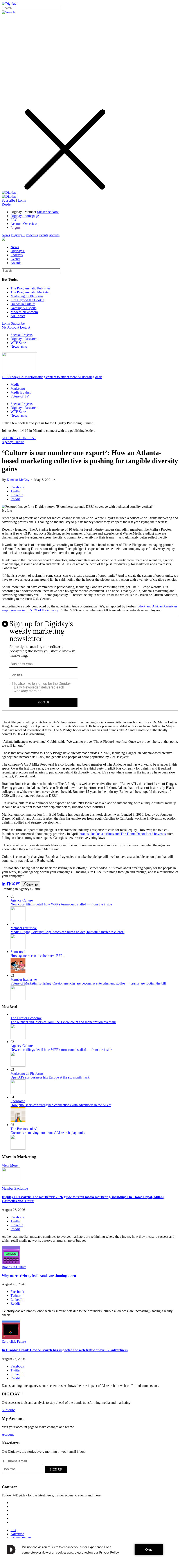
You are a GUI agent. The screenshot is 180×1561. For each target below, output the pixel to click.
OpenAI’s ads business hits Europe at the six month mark (50, 1077)
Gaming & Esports (23, 308)
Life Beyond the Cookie (27, 300)
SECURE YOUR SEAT (19, 438)
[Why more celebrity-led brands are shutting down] (11, 1263)
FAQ (14, 220)
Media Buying (21, 392)
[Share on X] (13, 884)
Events (43, 235)
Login (22, 200)
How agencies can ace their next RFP (37, 956)
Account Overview (24, 224)
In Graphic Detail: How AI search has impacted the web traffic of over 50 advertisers (65, 1350)
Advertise (17, 1534)
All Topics (18, 316)
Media (15, 384)
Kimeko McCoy (18, 480)
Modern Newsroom (24, 312)
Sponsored (18, 952)
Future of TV (20, 396)
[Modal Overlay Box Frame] (90, 666)
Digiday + (18, 235)
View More (10, 1165)
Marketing (18, 388)
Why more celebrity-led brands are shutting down (39, 1275)
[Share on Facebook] (9, 884)
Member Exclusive (24, 928)
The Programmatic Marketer (30, 292)
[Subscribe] (9, 196)
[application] (90, 1549)
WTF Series (19, 343)
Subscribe (8, 200)
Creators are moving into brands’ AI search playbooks (48, 1133)
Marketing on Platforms (27, 296)
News (6, 235)
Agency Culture (13, 442)
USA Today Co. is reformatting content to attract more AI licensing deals (52, 377)
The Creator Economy (26, 1018)
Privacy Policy (21, 1538)
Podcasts (32, 235)
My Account (10, 327)
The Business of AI (24, 1129)
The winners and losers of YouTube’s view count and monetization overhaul (63, 1022)
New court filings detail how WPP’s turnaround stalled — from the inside (61, 904)
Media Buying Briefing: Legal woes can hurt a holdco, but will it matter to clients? (67, 932)
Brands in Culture (23, 304)
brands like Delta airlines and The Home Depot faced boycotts (122, 834)
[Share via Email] (18, 884)
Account (8, 1434)
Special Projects (21, 335)
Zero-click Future (14, 1341)
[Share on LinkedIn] (4, 884)
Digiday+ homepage (25, 216)
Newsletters (19, 347)
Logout (16, 227)
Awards (54, 235)
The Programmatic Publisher (30, 288)
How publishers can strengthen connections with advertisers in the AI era (61, 1105)
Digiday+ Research (24, 339)
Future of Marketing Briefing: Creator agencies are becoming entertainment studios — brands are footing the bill (88, 983)
